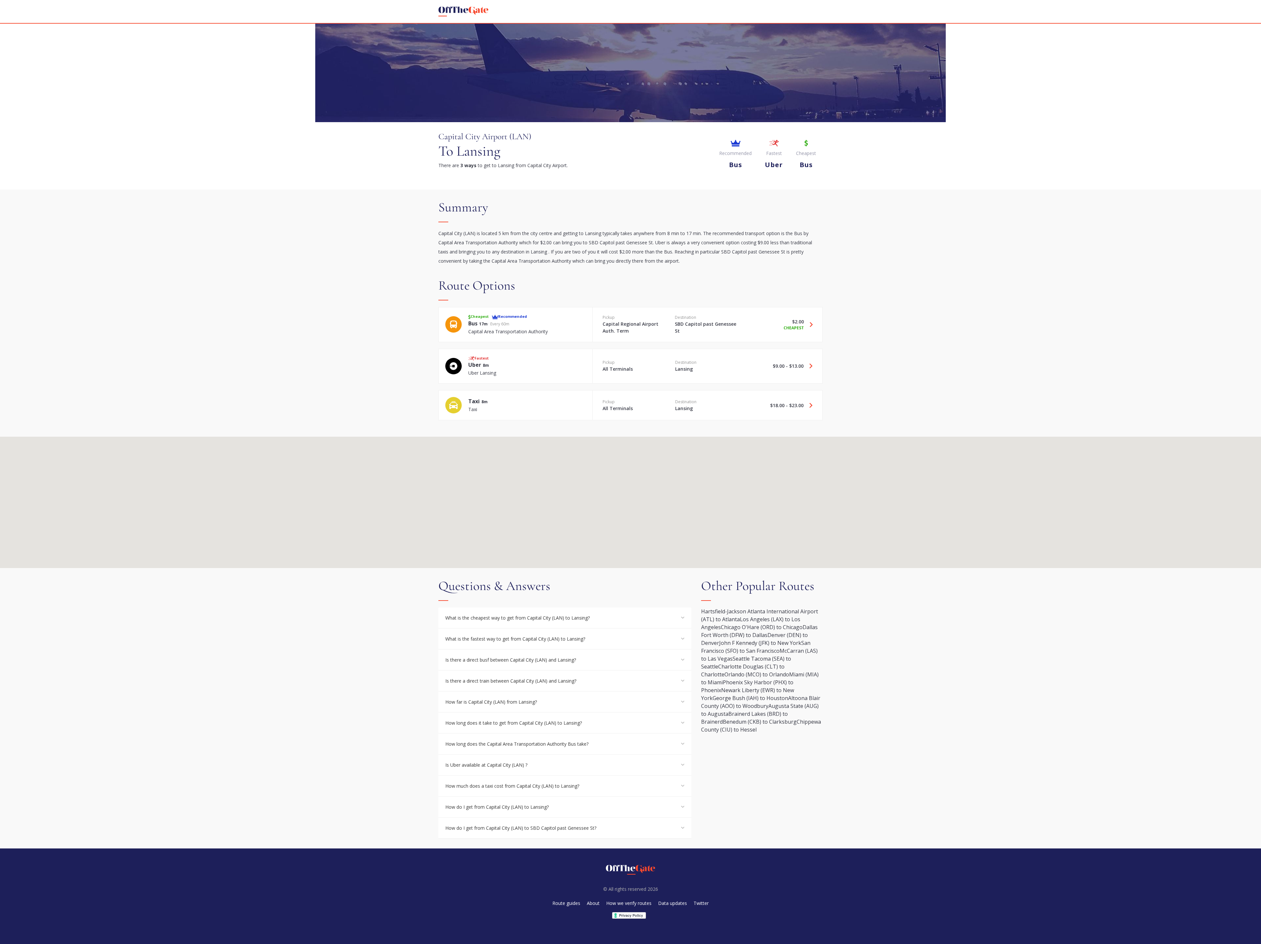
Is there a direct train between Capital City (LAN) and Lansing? (510, 681)
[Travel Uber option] (808, 366)
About (593, 903)
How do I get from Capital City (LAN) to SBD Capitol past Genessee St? (520, 828)
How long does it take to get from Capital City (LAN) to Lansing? (513, 723)
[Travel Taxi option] (808, 405)
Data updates (672, 903)
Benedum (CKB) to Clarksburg (760, 721)
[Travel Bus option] (809, 324)
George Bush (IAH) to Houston (750, 698)
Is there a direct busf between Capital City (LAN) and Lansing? (510, 660)
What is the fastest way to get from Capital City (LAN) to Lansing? (515, 639)
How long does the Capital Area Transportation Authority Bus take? (516, 744)
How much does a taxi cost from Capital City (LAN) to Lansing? (512, 786)
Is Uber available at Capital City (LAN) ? (486, 765)
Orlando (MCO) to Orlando (756, 674)
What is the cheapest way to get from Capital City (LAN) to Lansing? (517, 618)
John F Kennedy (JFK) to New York (760, 643)
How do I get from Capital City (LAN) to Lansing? (497, 807)
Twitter (701, 903)
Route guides (566, 903)
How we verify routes (629, 903)
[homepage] (463, 11)
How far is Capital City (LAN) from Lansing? (491, 702)
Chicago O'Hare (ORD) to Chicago (762, 627)
